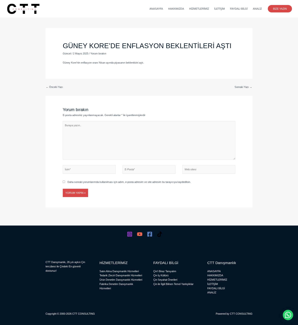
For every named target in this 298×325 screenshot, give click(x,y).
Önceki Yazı (54, 86)
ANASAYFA (156, 8)
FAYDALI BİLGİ (239, 8)
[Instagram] (129, 234)
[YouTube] (139, 234)
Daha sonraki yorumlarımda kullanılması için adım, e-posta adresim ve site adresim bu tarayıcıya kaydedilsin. (129, 181)
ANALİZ (257, 8)
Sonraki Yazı (243, 86)
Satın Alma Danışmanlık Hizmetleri (119, 271)
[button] (280, 8)
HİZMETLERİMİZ (199, 8)
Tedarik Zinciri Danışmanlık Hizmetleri (121, 275)
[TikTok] (159, 234)
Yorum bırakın (98, 53)
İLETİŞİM (219, 8)
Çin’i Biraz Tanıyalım (164, 271)
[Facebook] (149, 234)
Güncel (67, 53)
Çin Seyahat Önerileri (165, 279)
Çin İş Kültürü (160, 275)
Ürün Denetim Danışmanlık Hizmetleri (121, 279)
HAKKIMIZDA (176, 8)
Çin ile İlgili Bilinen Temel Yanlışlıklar (173, 284)
